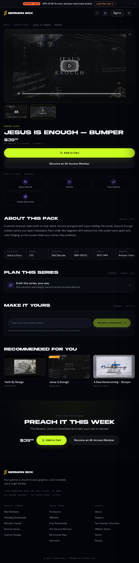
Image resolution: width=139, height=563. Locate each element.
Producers (55, 511)
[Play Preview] (69, 66)
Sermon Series (12, 529)
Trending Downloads (15, 517)
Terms (98, 534)
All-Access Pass (58, 534)
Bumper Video (21, 25)
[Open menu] (129, 13)
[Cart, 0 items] (105, 13)
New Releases (11, 511)
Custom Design (12, 534)
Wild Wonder (59, 255)
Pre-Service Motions (60, 529)
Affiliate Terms (102, 529)
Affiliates (54, 517)
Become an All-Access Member (69, 163)
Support (99, 517)
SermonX (54, 540)
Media (7, 25)
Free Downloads (58, 523)
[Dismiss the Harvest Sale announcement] (135, 3)
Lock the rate (105, 3)
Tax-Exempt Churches (107, 523)
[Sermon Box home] (18, 13)
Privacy (99, 540)
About (98, 511)
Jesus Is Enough (15, 255)
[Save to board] (130, 34)
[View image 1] (16, 112)
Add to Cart (71, 153)
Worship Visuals (12, 523)
